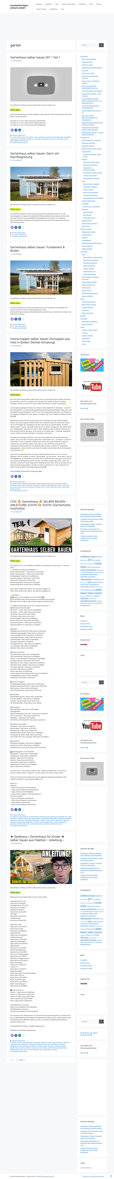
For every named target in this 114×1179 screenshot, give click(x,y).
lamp (49, 1046)
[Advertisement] (57, 25)
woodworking (85, 605)
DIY (27, 137)
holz (33, 139)
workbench (54, 1049)
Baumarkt (99, 556)
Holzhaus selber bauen (69, 4)
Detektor (85, 237)
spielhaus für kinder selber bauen (57, 1047)
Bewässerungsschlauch (90, 293)
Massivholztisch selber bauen (92, 149)
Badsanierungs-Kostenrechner (92, 68)
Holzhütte (38, 139)
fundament (13, 485)
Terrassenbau (86, 151)
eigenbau (31, 137)
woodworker (46, 1049)
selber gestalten (14, 140)
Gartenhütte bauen (58, 137)
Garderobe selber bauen (91, 162)
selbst (59, 487)
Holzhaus (36, 822)
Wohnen (84, 159)
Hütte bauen (45, 139)
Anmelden (83, 621)
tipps (88, 596)
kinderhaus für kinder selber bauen (20, 1046)
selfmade (28, 1047)
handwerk (43, 820)
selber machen (24, 140)
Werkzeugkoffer (87, 249)
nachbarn (57, 1046)
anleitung (14, 483)
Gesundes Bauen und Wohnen (92, 91)
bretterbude (61, 816)
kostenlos (40, 1046)
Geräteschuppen (52, 485)
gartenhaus (42, 137)
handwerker (92, 576)
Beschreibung (32, 483)
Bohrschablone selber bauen (92, 257)
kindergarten (54, 1044)
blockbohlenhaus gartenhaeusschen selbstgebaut (43, 816)
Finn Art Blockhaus (89, 563)
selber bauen (53, 487)
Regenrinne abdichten (90, 192)
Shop (82, 316)
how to (97, 586)
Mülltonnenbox (87, 220)
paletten (63, 1046)
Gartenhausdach (36, 818)
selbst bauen (65, 487)
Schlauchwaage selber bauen (92, 243)
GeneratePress (47, 1176)
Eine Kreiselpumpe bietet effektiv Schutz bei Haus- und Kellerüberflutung (92, 101)
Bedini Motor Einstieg (89, 304)
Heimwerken (22, 234)
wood (41, 1049)
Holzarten (85, 70)
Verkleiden (85, 204)
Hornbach (92, 587)
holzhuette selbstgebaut (60, 822)
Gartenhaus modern (98, 572)
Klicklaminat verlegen (90, 165)
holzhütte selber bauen (22, 823)
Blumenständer (88, 212)
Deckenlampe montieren (91, 178)
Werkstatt (36, 1049)
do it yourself (96, 560)
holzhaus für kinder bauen (36, 1044)
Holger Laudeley (83, 582)
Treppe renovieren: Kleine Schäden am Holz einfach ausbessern (89, 538)
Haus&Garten (54, 9)
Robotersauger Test (88, 285)
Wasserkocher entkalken (91, 184)
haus (19, 1044)
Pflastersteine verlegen (89, 223)
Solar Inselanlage (87, 313)
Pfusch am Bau (88, 189)
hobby (102, 579)
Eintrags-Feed (85, 623)
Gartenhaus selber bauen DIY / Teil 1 (35, 57)
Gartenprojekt (22, 139)
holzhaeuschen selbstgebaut (24, 822)
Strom (91, 4)
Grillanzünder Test (89, 271)
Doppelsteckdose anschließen (93, 198)
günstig (60, 485)
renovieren (22, 1047)
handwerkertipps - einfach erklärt (19, 6)
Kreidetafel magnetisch (89, 321)
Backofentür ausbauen (90, 260)
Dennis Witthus (83, 560)
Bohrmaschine (86, 290)
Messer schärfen (87, 296)
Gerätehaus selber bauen (32, 820)
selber (47, 487)
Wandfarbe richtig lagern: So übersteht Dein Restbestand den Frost (91, 531)
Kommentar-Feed (86, 626)
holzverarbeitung (94, 584)
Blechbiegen (87, 215)
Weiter (22, 1060)
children (43, 1042)
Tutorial (12, 488)
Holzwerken (82, 4)
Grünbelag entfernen (90, 263)
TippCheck (83, 252)
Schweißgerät (86, 240)
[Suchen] (101, 45)
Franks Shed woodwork (93, 567)
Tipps (83, 254)
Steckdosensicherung (90, 195)
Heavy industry (50, 820)
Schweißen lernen (89, 218)
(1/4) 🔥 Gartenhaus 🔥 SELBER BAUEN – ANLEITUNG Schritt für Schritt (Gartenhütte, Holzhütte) (40, 505)
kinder (49, 1044)
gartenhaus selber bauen (24, 818)
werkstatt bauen (93, 598)
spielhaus (44, 1047)
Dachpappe (58, 483)
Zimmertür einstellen (90, 175)
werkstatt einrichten (88, 601)
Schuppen (31, 487)
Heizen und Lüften (88, 73)
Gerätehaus (43, 485)
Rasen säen (86, 226)
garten (36, 137)
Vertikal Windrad (87, 307)
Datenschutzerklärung (86, 1167)
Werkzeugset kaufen (88, 232)
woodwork (99, 603)
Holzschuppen (17, 487)
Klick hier (83, 408)
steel (25, 1049)
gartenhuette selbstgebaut (49, 818)
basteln (19, 137)
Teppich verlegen (41, 9)
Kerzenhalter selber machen (92, 173)
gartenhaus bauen (88, 572)
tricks (91, 596)
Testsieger (83, 319)
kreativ (45, 1046)
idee (45, 1044)
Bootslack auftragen (88, 143)
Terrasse (98, 4)
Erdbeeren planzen (88, 146)
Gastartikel (48, 4)
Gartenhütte (49, 137)
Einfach (65, 483)
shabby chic (34, 1047)
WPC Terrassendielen (89, 59)
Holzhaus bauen (87, 62)
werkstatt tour (91, 603)
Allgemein (39, 4)
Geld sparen (36, 485)
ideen (101, 586)
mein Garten (52, 139)
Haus (62, 9)
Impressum (86, 1176)
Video (57, 4)
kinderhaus (62, 1044)
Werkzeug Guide (85, 229)
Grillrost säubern (88, 268)
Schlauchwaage (87, 246)
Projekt (66, 139)
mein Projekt (59, 139)
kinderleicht (46, 823)
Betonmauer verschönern (91, 206)
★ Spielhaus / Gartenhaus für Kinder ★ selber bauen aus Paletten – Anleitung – (37, 838)
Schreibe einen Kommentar (19, 142)
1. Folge (14, 137)
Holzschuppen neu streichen (91, 140)
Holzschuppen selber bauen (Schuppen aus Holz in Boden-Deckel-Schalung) (40, 340)
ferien (49, 1042)
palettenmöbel (14, 1047)
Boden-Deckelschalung (43, 483)
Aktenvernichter (87, 324)
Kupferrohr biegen (89, 266)
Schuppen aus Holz (40, 487)
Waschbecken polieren (89, 282)
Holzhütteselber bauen (36, 823)
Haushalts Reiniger (89, 274)
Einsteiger (82, 563)
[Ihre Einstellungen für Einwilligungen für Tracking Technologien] (111, 1176)
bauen (23, 137)
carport (53, 483)
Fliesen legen (86, 341)
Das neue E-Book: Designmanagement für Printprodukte (89, 118)
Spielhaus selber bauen (16, 1049)
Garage (19, 485)
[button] (12, 130)
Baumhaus (25, 483)
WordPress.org (85, 629)
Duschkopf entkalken (90, 187)
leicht (52, 1046)
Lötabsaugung (86, 235)
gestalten (29, 139)
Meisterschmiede (90, 590)
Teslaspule (85, 310)
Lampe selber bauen (89, 302)
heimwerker (96, 579)
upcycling (17, 488)
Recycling (25, 487)
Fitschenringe (86, 288)
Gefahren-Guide (87, 65)
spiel (40, 1047)
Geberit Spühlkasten (88, 201)
